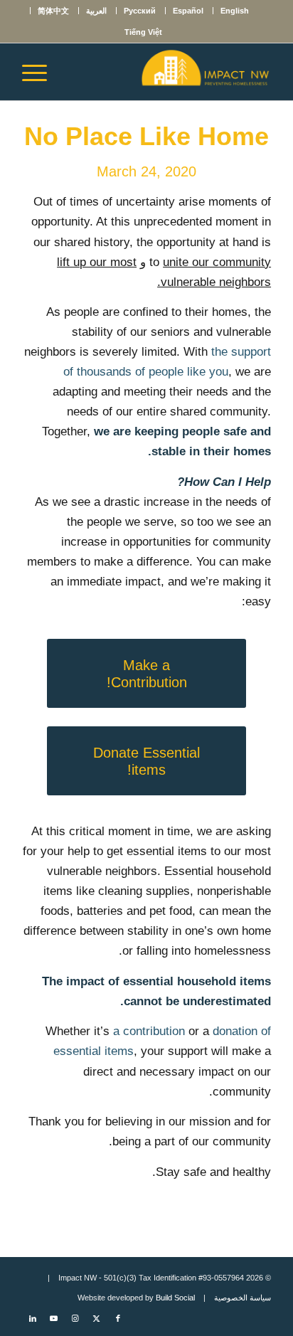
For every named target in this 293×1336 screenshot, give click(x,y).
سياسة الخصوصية (242, 1297)
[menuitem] (234, 10)
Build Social (175, 1297)
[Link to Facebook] (118, 1318)
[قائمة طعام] (39, 71)
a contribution (149, 1031)
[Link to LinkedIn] (32, 1318)
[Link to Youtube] (54, 1318)
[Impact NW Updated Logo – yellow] (171, 71)
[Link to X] (96, 1318)
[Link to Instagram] (75, 1318)
